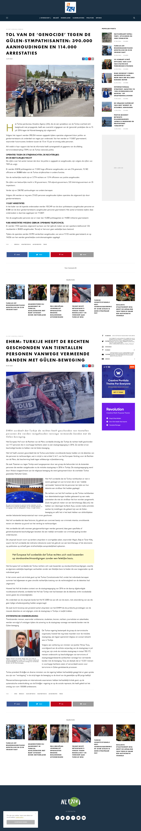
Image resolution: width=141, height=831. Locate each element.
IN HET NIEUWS (11, 29)
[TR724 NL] (70, 7)
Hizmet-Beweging (26, 244)
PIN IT (25, 494)
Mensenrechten (37, 244)
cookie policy (19, 817)
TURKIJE (20, 29)
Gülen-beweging (30, 693)
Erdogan (16, 244)
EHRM (15, 693)
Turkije (45, 244)
